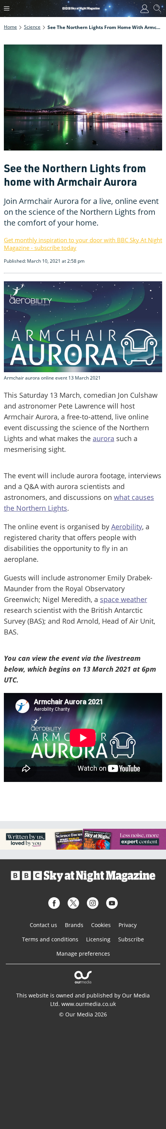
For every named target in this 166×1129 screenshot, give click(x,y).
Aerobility (126, 526)
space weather (123, 599)
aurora (103, 438)
